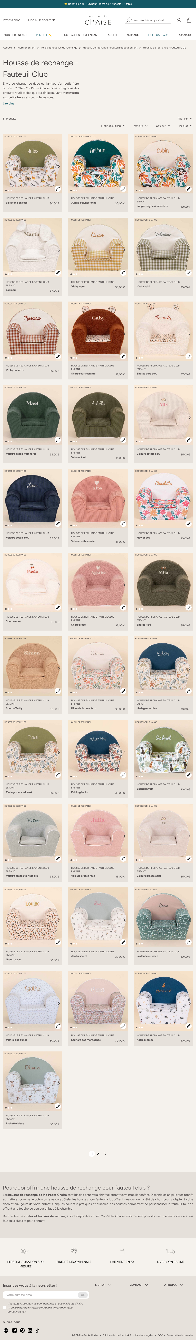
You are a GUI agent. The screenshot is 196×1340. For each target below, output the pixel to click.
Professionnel (12, 20)
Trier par (183, 118)
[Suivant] (59, 166)
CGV (160, 1335)
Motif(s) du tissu (111, 126)
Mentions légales (144, 1335)
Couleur (161, 126)
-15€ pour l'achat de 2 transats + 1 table (108, 4)
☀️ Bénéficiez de (74, 4)
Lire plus (8, 103)
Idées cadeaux (158, 35)
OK (83, 1295)
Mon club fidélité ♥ (41, 20)
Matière (138, 126)
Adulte (113, 35)
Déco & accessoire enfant (80, 35)
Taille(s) (183, 126)
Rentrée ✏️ (43, 35)
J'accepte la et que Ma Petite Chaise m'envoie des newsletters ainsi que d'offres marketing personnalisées (45, 1307)
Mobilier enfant (15, 35)
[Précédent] (6, 166)
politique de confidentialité (38, 1303)
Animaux (133, 35)
